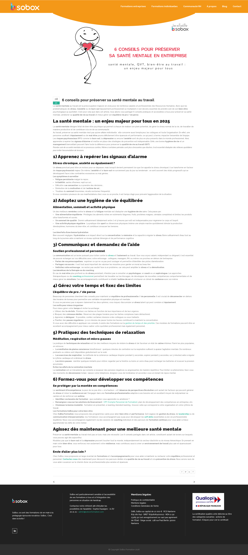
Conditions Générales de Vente (145, 506)
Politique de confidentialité (143, 500)
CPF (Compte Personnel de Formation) (120, 402)
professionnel (83, 276)
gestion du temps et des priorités (140, 323)
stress (111, 255)
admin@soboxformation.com (91, 512)
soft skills (148, 417)
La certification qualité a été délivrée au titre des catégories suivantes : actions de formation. (212, 517)
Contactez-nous (70, 459)
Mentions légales (138, 503)
